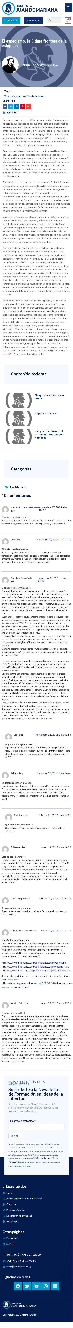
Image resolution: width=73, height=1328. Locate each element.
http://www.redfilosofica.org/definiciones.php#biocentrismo (35, 966)
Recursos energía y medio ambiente (26, 95)
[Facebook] (18, 1286)
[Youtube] (36, 1286)
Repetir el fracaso (46, 413)
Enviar (15, 1136)
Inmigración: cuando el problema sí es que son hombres (49, 434)
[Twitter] (27, 1286)
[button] (5, 106)
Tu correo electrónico (21, 1121)
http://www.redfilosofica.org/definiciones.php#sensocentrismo (37, 970)
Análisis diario (18, 487)
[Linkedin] (55, 1286)
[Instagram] (45, 1286)
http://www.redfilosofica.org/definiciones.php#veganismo (34, 962)
